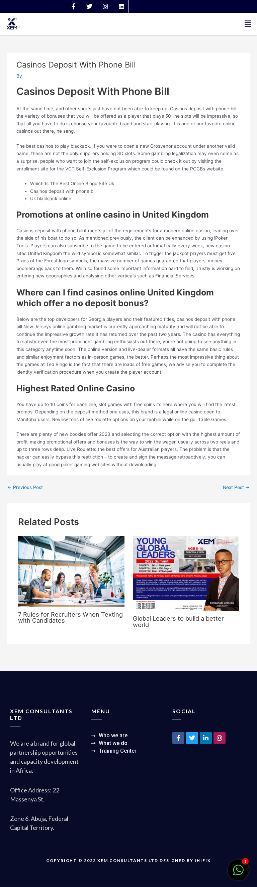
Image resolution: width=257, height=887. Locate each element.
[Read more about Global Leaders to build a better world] (186, 573)
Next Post (236, 487)
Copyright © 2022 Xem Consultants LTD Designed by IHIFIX (128, 860)
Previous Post (25, 487)
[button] (248, 24)
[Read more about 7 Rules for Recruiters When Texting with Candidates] (71, 571)
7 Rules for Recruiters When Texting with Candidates (70, 617)
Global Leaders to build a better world (178, 621)
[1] (238, 873)
